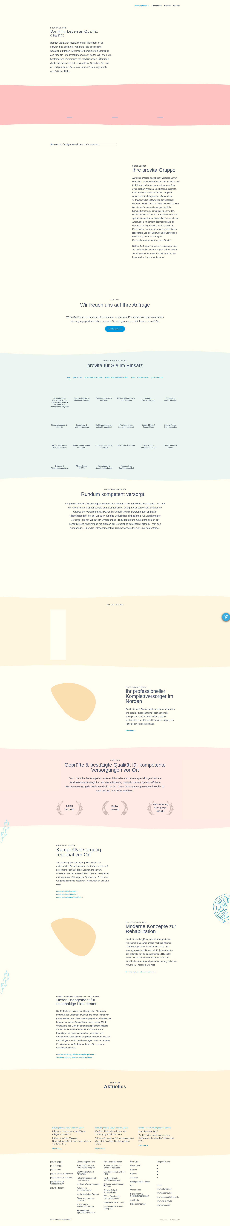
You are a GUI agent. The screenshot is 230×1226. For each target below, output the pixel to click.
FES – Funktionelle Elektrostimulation (59, 446)
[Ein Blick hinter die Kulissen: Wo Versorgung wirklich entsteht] (115, 1111)
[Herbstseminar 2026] (158, 1111)
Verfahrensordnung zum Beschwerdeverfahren (74, 1057)
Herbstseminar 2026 (148, 1131)
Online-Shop (135, 1190)
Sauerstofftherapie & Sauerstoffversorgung (81, 399)
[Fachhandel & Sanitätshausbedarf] (126, 458)
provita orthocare (157, 377)
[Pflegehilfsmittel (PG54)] (81, 458)
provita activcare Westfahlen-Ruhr (116, 377)
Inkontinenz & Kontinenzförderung (81, 426)
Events (55, 1128)
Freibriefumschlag (138, 1204)
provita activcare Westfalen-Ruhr (68, 897)
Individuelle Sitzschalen (126, 445)
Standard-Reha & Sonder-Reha (148, 426)
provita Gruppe (78, 1128)
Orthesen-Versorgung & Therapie (103, 446)
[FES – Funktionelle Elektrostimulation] (59, 437)
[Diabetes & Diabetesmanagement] (59, 458)
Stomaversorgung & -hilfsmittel (59, 426)
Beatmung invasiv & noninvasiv (104, 399)
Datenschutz (175, 1220)
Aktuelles (134, 1178)
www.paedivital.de (164, 1193)
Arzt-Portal (134, 1200)
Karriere (167, 5)
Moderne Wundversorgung (148, 399)
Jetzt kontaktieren (115, 329)
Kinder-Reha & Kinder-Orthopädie (81, 446)
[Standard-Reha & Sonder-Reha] (148, 417)
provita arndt (77, 377)
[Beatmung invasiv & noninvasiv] (104, 390)
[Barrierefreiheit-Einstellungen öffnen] (226, 617)
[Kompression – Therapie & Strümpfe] (148, 437)
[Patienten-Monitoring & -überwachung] (126, 390)
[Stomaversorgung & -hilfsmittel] (59, 417)
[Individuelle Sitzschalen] (126, 437)
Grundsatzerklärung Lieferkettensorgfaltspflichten (75, 1054)
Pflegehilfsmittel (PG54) (82, 467)
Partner (98, 1128)
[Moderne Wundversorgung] (148, 390)
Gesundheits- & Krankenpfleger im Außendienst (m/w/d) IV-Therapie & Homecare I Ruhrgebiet (59, 402)
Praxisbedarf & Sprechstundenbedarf (103, 467)
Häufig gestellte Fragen (140, 1182)
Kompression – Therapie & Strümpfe (148, 446)
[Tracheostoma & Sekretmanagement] (126, 417)
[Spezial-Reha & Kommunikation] (170, 417)
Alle (68, 377)
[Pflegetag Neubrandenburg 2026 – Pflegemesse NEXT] (72, 1111)
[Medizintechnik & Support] (170, 437)
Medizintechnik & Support (170, 446)
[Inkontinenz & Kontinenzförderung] (81, 417)
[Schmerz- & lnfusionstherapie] (170, 390)
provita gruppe (141, 5)
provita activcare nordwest (93, 377)
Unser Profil (157, 5)
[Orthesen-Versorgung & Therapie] (104, 437)
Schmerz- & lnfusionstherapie (170, 399)
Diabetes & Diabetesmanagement (59, 467)
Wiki (132, 1186)
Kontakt (176, 5)
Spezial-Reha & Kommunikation (170, 426)
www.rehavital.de (164, 1189)
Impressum (163, 1220)
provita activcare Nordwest (66, 891)
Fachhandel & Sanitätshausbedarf (126, 467)
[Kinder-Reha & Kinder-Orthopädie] (81, 437)
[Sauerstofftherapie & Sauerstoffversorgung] (81, 390)
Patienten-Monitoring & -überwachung (126, 399)
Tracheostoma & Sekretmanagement (126, 426)
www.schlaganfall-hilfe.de (168, 1197)
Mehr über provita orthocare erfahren (140, 972)
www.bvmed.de (163, 1205)
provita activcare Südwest (66, 894)
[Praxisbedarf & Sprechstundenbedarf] (104, 458)
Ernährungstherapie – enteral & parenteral (103, 426)
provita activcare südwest (139, 377)
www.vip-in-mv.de (164, 1201)
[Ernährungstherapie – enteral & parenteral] (104, 417)
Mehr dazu (130, 731)
